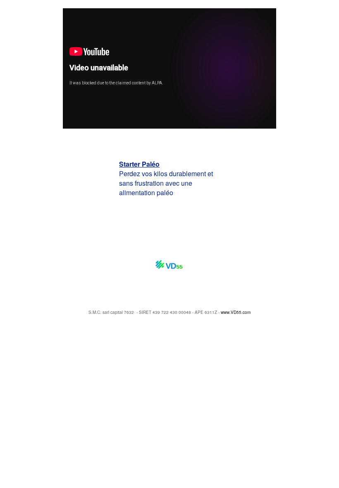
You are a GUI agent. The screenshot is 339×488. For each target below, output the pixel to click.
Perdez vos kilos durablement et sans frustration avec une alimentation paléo (166, 178)
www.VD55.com (236, 312)
